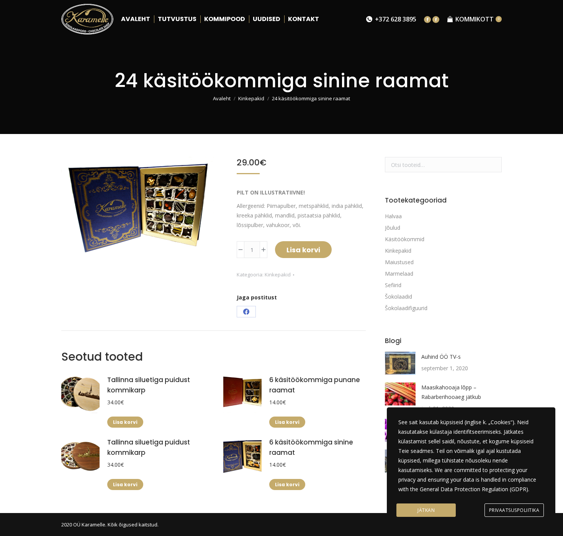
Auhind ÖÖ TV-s (441, 356)
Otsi (494, 164)
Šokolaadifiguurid (406, 308)
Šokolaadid (398, 296)
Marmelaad (399, 273)
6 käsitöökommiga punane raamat (314, 385)
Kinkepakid (278, 274)
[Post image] (400, 363)
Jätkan (426, 510)
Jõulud (392, 227)
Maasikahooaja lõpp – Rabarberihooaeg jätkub (451, 392)
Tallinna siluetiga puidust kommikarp (148, 385)
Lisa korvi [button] (125, 422)
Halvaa (393, 216)
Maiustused (399, 262)
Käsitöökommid (404, 239)
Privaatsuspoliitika (514, 510)
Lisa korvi (303, 250)
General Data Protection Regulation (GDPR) (474, 489)
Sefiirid (393, 285)
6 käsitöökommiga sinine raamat (311, 447)
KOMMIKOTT (477, 19)
